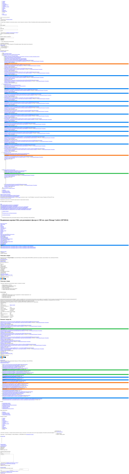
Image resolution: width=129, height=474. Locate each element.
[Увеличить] (16, 246)
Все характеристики (3, 259)
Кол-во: (2, 275)
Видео (1, 244)
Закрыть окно (2, 45)
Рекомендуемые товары (6, 192)
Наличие (1, 242)
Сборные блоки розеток (6, 404)
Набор (1, 236)
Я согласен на (9, 32)
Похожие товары (3, 241)
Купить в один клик (11, 463)
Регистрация (4, 14)
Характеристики (3, 238)
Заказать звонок (9, 19)
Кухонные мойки (5, 407)
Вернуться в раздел (3, 234)
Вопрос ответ (4, 11)
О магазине (4, 420)
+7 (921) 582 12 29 (3, 445)
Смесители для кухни (6, 406)
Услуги (3, 7)
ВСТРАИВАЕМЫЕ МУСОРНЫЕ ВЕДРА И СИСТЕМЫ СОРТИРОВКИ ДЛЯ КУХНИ (15, 209)
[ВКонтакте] (1, 278)
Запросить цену (9, 472)
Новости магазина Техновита (5, 194)
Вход (3, 13)
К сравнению (12, 66)
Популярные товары (5, 190)
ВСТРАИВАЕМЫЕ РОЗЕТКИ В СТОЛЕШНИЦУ (9, 205)
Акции (3, 2)
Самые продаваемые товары (5, 361)
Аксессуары (2, 239)
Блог (3, 9)
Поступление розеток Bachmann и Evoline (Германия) (9, 196)
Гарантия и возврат (5, 6)
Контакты (4, 10)
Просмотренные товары (4, 362)
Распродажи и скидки (6, 191)
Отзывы (1, 240)
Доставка (4, 5)
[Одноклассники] (2, 278)
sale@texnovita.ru (59, 431)
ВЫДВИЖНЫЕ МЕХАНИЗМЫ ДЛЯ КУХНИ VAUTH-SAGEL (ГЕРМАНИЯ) (14, 207)
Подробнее (42, 61)
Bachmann (12, 197)
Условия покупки (5, 4)
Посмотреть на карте (30, 434)
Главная (3, 1)
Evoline (19, 197)
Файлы (1, 243)
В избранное (6, 62)
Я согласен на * (9, 462)
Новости (3, 8)
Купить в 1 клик (7, 66)
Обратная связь (3, 444)
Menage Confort (3, 261)
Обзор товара (2, 235)
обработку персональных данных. (12, 32)
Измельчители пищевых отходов (8, 408)
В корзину (38, 61)
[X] (5, 278)
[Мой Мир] (3, 278)
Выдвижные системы (6, 405)
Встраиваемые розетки (6, 403)
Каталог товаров (3, 51)
